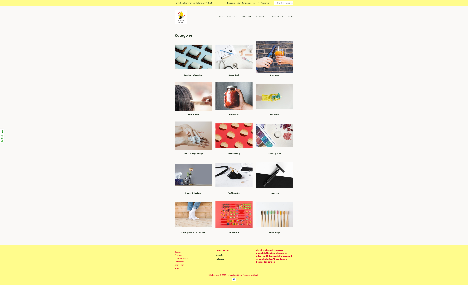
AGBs (177, 268)
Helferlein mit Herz (234, 275)
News (290, 16)
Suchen (178, 252)
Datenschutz (180, 262)
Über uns (247, 16)
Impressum (179, 265)
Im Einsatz (261, 16)
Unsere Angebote (227, 16)
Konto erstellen (248, 3)
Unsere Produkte (182, 258)
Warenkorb (266, 3)
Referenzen (277, 16)
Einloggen (231, 3)
